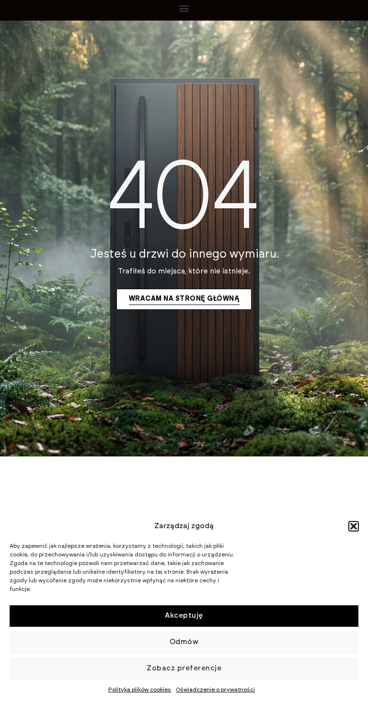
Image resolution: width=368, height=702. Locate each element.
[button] (353, 526)
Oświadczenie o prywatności (215, 689)
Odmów (184, 641)
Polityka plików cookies (139, 689)
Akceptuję (184, 615)
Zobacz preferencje (184, 668)
